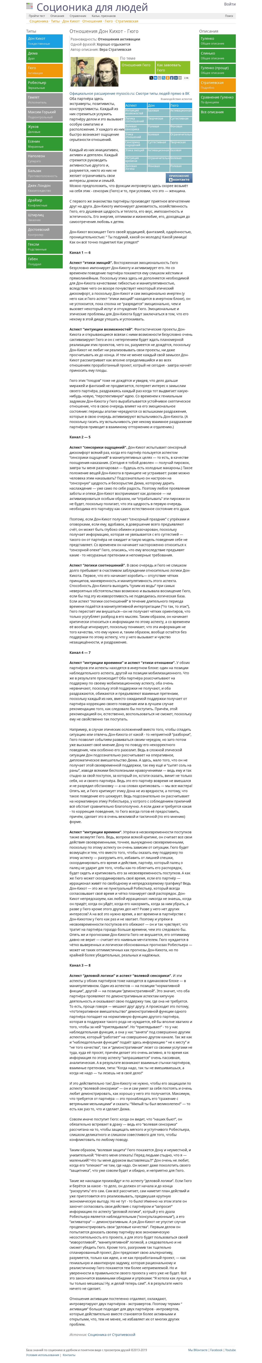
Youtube (230, 1350)
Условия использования (42, 1355)
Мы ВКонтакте (197, 1350)
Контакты (69, 1355)
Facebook (216, 1350)
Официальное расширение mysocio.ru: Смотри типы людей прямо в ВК (129, 93)
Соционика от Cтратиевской (111, 1334)
